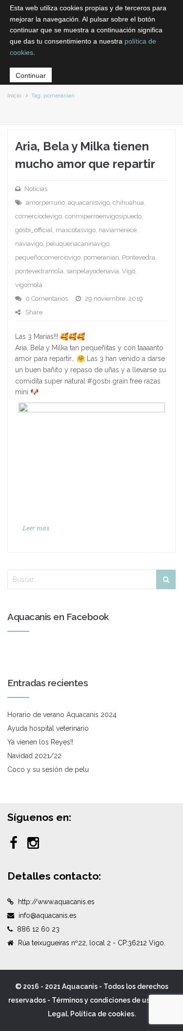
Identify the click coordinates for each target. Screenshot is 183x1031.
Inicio (14, 95)
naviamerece (118, 230)
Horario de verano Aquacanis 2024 (62, 715)
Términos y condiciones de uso (103, 1000)
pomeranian (101, 257)
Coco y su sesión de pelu (48, 769)
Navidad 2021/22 (34, 756)
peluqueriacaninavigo (77, 243)
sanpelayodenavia (92, 271)
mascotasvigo (76, 230)
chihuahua (128, 202)
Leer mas (35, 528)
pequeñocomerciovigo (48, 257)
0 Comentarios (46, 298)
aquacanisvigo (89, 202)
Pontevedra (138, 257)
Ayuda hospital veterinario (48, 728)
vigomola (28, 284)
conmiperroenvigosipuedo (103, 216)
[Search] (166, 579)
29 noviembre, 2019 (114, 298)
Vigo (128, 271)
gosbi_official (34, 230)
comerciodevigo (38, 216)
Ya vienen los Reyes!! (40, 742)
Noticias (35, 188)
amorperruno (45, 202)
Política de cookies (102, 1014)
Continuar (31, 75)
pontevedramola (39, 271)
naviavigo (29, 243)
